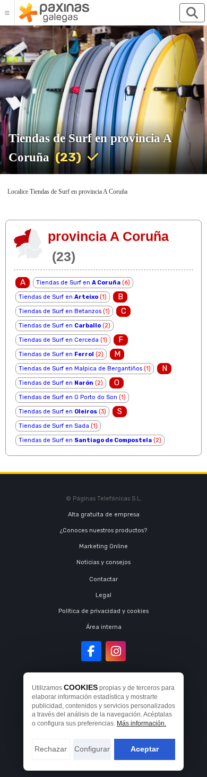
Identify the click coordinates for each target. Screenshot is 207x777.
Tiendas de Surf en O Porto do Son (68, 397)
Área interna (104, 627)
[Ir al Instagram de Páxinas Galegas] (116, 651)
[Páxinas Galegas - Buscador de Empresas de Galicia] (54, 12)
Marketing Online (103, 546)
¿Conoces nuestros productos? (103, 530)
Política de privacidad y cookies (103, 611)
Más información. (141, 723)
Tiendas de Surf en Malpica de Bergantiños (80, 368)
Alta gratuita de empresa (104, 514)
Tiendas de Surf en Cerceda (59, 339)
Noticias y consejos (103, 562)
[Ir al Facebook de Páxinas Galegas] (91, 651)
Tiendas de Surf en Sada (54, 425)
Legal (103, 595)
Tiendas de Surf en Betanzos (60, 311)
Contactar (103, 579)
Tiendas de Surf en (78, 282)
